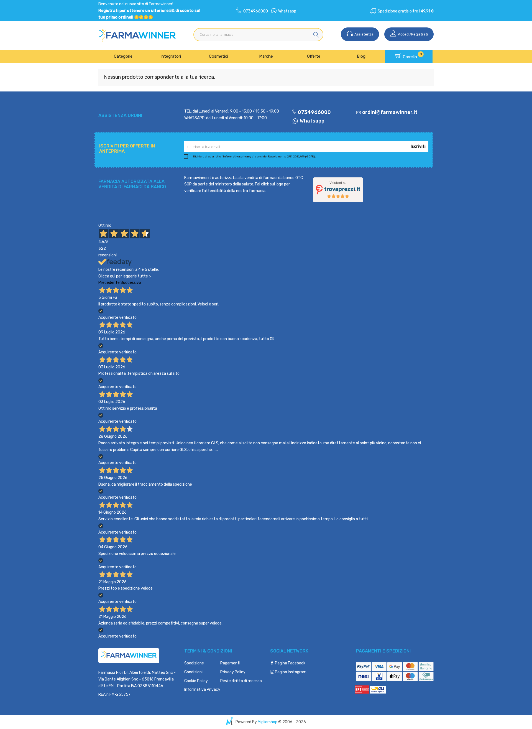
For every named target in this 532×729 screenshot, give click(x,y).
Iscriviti (418, 146)
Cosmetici (218, 56)
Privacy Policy (232, 672)
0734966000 (255, 11)
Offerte (313, 56)
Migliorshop (267, 722)
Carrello (412, 55)
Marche (266, 56)
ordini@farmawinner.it (390, 112)
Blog (361, 56)
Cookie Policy (196, 681)
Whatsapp (287, 11)
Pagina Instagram (290, 672)
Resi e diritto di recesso (241, 681)
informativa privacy (237, 156)
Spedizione (194, 663)
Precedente (109, 282)
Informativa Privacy (202, 689)
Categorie (123, 56)
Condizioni (193, 672)
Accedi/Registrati (412, 34)
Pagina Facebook (289, 663)
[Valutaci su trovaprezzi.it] (338, 189)
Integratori (170, 56)
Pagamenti (230, 663)
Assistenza (364, 34)
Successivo (131, 282)
